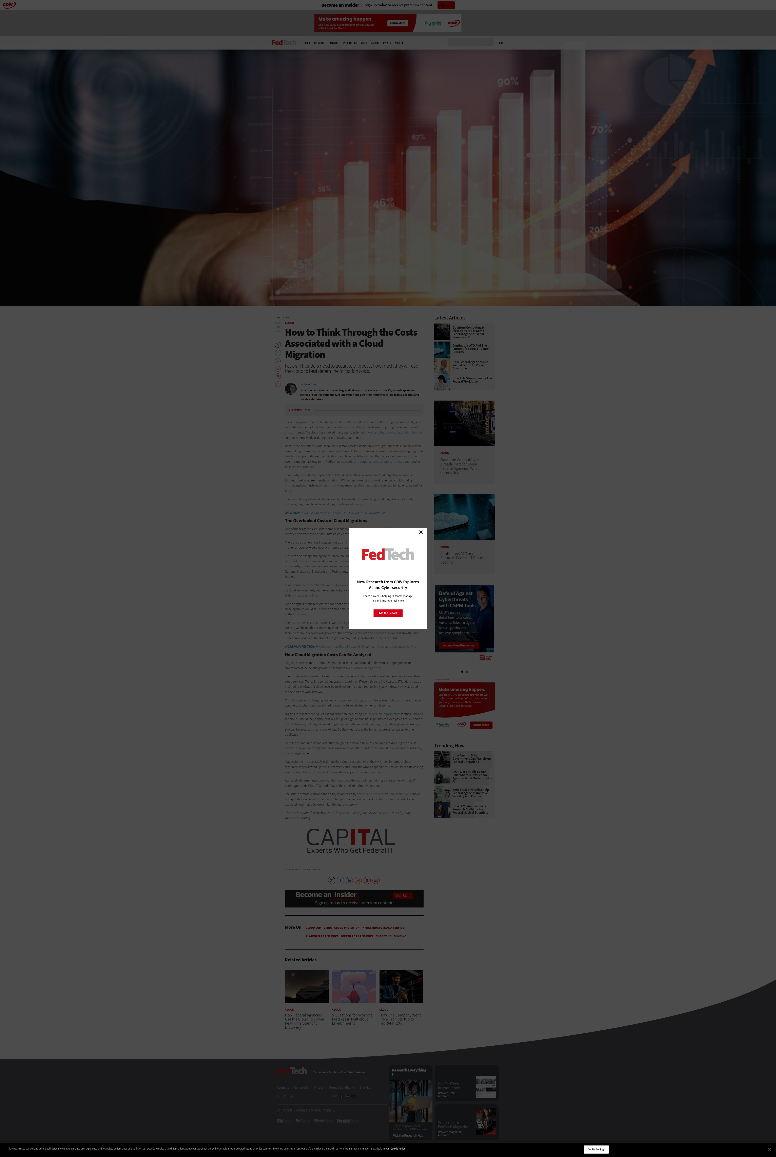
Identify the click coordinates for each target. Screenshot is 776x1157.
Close (421, 532)
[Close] (769, 1149)
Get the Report (388, 613)
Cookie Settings (596, 1149)
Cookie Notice (398, 1148)
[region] (388, 1150)
